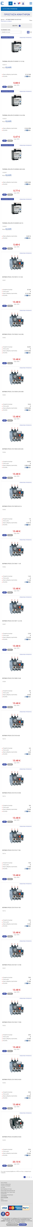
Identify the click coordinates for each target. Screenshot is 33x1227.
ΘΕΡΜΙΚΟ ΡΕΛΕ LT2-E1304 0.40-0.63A (12, 449)
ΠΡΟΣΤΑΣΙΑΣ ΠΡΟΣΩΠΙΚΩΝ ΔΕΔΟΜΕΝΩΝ (7, 1195)
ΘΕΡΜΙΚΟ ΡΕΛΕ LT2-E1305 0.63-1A (12, 506)
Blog (2, 1199)
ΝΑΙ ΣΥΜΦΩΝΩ (22, 1224)
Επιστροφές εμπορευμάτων (8, 1190)
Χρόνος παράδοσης (6, 1184)
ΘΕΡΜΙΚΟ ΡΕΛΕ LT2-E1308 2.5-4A (11, 678)
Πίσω (30, 20)
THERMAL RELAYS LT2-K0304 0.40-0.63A (13, 169)
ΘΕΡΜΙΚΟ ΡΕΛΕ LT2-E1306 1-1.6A (11, 563)
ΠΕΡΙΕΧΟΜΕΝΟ (4, 1200)
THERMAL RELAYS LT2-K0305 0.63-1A (12, 223)
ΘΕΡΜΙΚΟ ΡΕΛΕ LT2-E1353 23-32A (11, 1079)
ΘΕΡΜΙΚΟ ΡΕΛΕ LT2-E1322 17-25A (11, 1022)
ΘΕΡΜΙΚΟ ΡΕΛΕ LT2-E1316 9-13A (11, 907)
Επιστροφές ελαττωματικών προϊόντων (8, 1193)
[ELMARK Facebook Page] (3, 1214)
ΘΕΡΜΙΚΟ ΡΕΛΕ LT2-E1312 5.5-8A (11, 793)
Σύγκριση (10, 86)
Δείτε (4, 86)
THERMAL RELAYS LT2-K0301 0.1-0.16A (13, 61)
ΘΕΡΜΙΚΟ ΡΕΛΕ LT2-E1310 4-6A (11, 735)
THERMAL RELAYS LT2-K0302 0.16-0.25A (13, 115)
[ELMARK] (2, 3)
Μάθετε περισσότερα (12, 1224)
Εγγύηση (3, 1187)
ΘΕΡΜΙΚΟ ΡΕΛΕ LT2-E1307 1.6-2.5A (12, 621)
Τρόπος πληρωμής (5, 1186)
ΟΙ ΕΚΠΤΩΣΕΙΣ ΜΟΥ (15, 3)
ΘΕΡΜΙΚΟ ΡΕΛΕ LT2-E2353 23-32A (11, 1137)
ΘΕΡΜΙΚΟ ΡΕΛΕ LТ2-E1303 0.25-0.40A (12, 391)
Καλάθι (18, 3)
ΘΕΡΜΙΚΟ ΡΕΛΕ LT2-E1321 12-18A (11, 965)
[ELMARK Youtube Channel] (7, 1214)
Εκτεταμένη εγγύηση (6, 1189)
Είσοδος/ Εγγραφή (23, 3)
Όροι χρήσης (4, 1182)
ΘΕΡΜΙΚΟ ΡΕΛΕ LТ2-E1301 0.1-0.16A (12, 277)
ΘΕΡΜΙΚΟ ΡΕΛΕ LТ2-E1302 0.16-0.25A (12, 334)
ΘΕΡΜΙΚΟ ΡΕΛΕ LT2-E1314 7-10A (11, 850)
